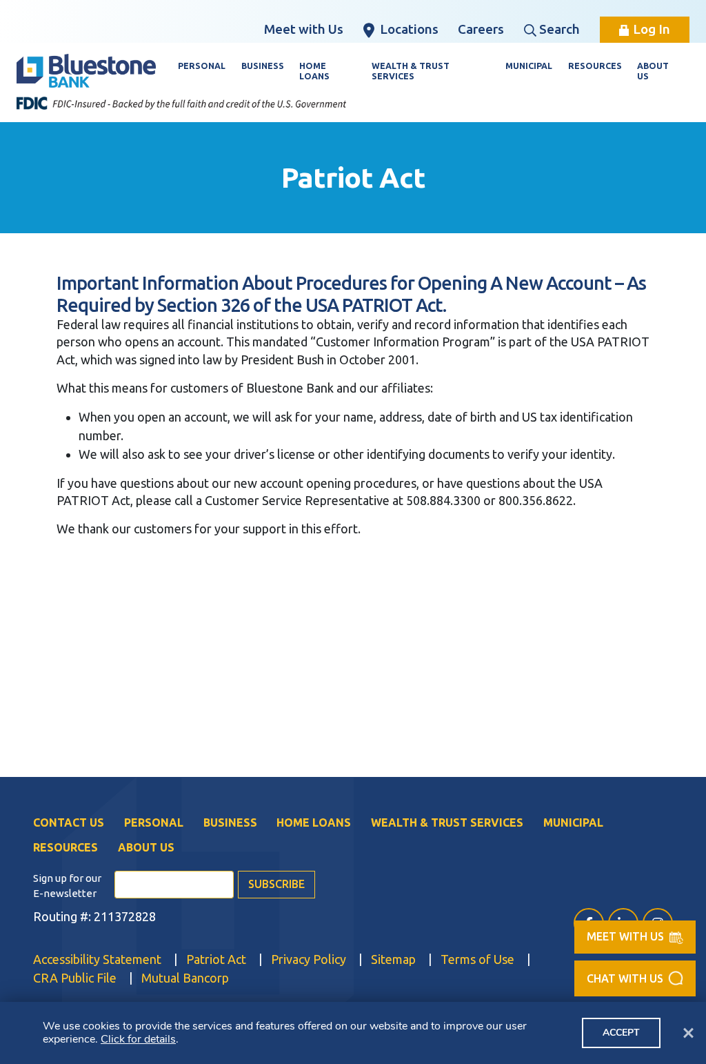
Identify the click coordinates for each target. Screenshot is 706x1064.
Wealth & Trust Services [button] (411, 71)
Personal (153, 822)
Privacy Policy (308, 959)
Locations (409, 29)
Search (559, 29)
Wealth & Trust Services (447, 822)
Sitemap (393, 959)
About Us (146, 847)
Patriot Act (216, 959)
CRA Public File (75, 977)
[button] (635, 978)
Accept (621, 1032)
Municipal (573, 822)
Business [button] (262, 65)
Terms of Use (477, 959)
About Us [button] (653, 71)
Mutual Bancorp (185, 977)
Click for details (138, 1039)
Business (230, 822)
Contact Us (68, 822)
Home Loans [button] (314, 71)
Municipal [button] (528, 65)
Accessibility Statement (97, 959)
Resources (65, 847)
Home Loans (313, 822)
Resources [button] (595, 65)
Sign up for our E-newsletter (67, 886)
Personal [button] (201, 65)
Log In (651, 29)
